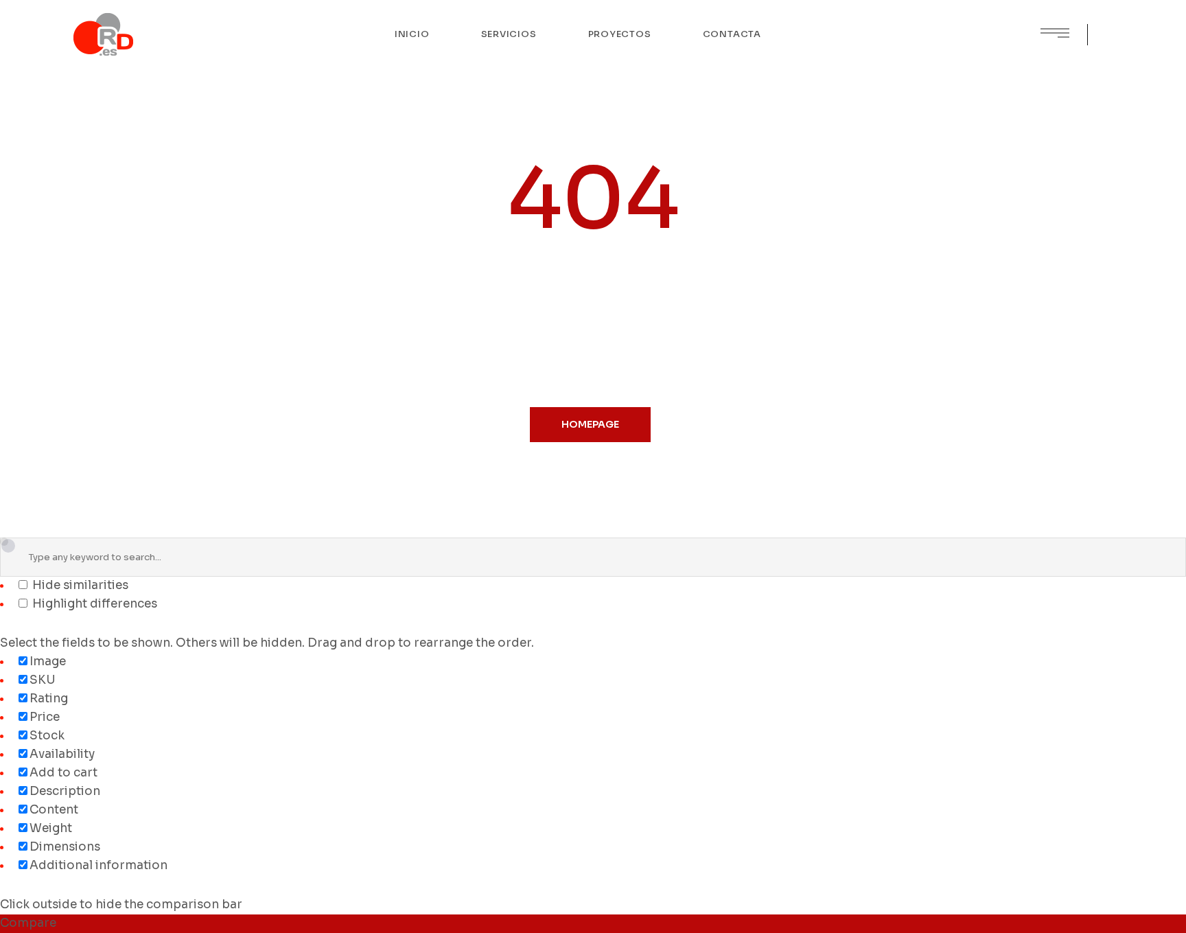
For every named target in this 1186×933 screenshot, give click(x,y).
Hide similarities (79, 585)
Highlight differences (93, 604)
